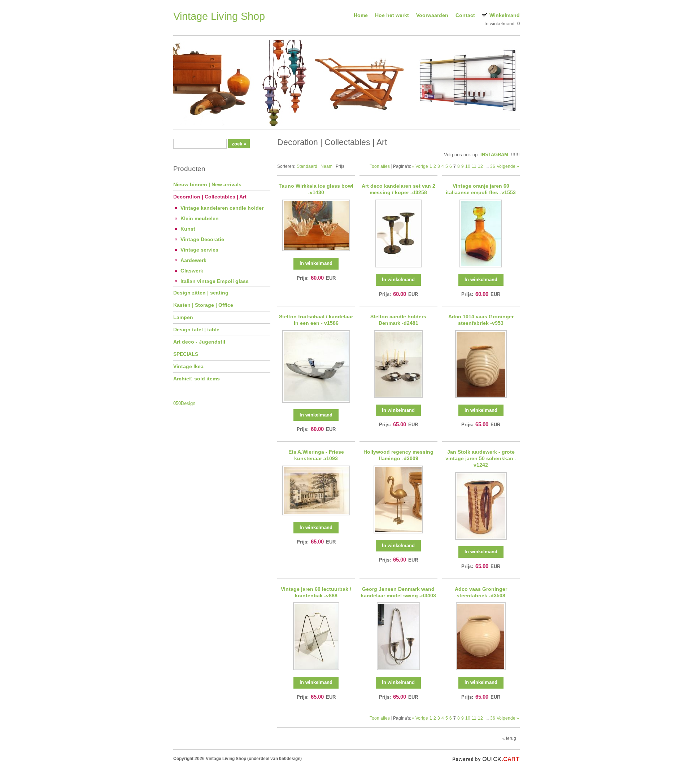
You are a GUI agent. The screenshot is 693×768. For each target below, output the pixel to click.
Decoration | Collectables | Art (210, 197)
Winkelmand (504, 15)
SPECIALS (185, 354)
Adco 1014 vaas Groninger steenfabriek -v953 (481, 320)
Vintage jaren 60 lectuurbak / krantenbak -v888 (316, 592)
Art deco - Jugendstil (199, 342)
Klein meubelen (199, 218)
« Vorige (420, 166)
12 (480, 166)
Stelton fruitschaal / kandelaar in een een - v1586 (316, 320)
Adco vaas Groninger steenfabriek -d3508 (481, 592)
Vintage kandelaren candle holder (221, 208)
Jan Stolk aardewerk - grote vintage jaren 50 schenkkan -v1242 (481, 458)
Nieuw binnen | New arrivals (207, 184)
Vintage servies (199, 250)
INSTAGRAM (494, 154)
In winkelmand (316, 263)
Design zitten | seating (200, 293)
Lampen (183, 317)
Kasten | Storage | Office (203, 305)
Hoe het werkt (392, 15)
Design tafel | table (196, 329)
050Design (184, 403)
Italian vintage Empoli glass (214, 281)
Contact (465, 15)
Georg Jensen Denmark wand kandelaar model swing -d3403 (398, 592)
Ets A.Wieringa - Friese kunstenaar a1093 (316, 455)
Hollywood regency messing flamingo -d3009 (398, 455)
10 (467, 166)
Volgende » (508, 166)
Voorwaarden (432, 15)
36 (492, 166)
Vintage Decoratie (202, 239)
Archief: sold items (196, 378)
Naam (326, 166)
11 (474, 166)
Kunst (187, 229)
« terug (509, 738)
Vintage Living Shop (219, 16)
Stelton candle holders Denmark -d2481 (398, 320)
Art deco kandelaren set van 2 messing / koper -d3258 (398, 189)
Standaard (307, 166)
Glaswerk (191, 271)
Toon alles (380, 166)
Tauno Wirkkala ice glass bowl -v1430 (316, 189)
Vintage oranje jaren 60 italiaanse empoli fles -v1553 (481, 189)
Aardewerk (193, 260)
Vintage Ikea (188, 366)
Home (361, 15)
